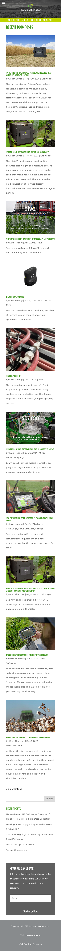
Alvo (40, 242)
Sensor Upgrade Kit (13, 376)
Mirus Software (26, 528)
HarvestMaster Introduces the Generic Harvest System (28, 737)
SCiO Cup (43, 300)
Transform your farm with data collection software (27, 655)
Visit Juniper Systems (30, 944)
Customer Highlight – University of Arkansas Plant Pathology (30, 239)
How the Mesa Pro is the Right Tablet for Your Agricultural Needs (29, 519)
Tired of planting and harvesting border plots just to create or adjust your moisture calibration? (30, 589)
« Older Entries (14, 789)
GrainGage (47, 78)
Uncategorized (14, 745)
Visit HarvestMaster (30, 935)
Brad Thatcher (17, 594)
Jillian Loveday (17, 78)
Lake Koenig (16, 242)
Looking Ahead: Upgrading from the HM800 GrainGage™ (27, 152)
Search (49, 798)
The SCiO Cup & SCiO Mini (15, 297)
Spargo (20, 457)
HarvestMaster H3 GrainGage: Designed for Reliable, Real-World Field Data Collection (29, 74)
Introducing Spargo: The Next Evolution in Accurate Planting (30, 449)
